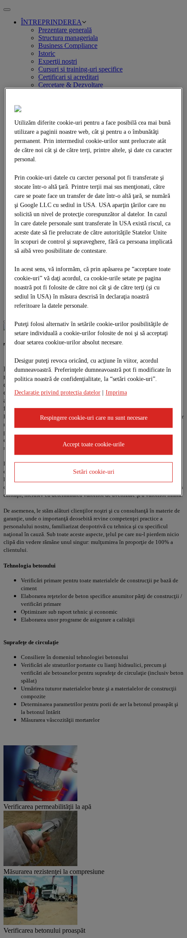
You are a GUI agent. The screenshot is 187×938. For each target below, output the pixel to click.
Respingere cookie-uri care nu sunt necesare (93, 418)
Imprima (116, 392)
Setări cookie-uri (93, 472)
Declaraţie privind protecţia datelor (57, 392)
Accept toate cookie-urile (93, 445)
